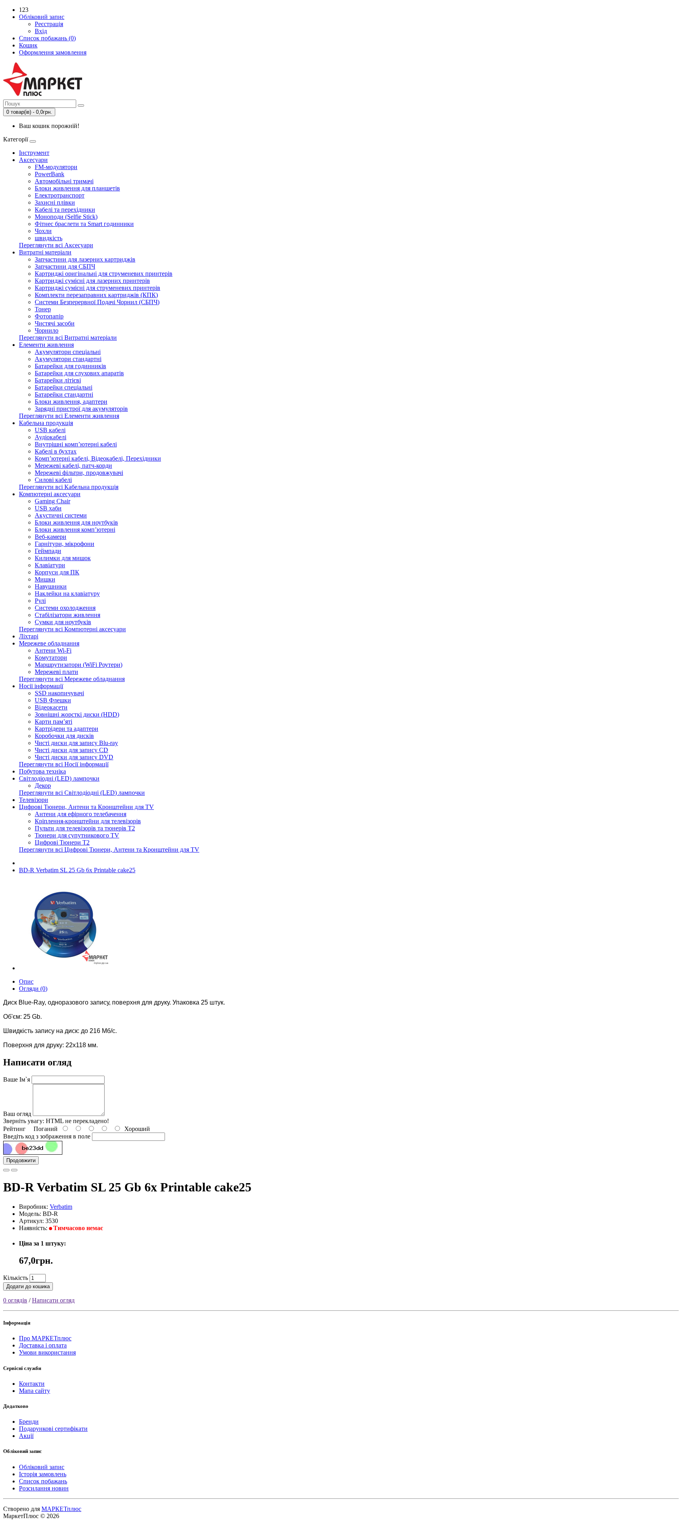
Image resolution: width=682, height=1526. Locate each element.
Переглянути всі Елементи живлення (69, 415)
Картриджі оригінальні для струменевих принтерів (103, 273)
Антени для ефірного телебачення (80, 814)
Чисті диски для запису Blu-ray (76, 742)
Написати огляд (53, 1300)
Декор (43, 785)
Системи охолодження (65, 607)
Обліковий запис (41, 1467)
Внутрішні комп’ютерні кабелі (76, 444)
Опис (26, 981)
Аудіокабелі (50, 437)
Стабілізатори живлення (67, 615)
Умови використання (47, 1352)
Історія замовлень (42, 1474)
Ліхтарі (28, 636)
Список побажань (43, 1481)
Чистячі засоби (55, 323)
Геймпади (48, 551)
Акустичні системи (61, 515)
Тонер (43, 309)
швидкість (48, 238)
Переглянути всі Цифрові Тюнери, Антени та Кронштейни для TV (109, 849)
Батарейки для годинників (70, 366)
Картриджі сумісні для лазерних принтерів (92, 280)
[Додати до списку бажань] (6, 1170)
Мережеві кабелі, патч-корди (73, 465)
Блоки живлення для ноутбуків (76, 522)
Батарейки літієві (58, 380)
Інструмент (34, 152)
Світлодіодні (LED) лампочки (59, 778)
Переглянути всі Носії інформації (64, 764)
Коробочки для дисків (64, 735)
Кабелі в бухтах (56, 451)
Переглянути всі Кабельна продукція (68, 487)
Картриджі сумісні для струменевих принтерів (97, 287)
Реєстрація (49, 24)
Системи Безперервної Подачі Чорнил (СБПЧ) (97, 302)
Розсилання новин (44, 1488)
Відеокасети (51, 707)
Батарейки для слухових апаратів (79, 373)
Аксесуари (33, 159)
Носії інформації (41, 686)
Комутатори (51, 657)
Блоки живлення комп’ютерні (75, 529)
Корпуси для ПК (57, 572)
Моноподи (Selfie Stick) (66, 216)
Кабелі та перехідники (65, 209)
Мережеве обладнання (49, 643)
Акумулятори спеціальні (68, 351)
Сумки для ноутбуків (63, 622)
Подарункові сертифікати (53, 1428)
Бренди (29, 1421)
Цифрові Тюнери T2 (62, 842)
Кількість (15, 1277)
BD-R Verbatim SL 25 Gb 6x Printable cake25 (77, 870)
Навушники (51, 586)
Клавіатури (50, 565)
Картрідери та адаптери (66, 728)
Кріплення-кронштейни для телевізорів (88, 821)
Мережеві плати (56, 671)
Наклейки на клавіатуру (67, 593)
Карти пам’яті (53, 721)
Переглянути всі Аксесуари (56, 245)
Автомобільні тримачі (64, 181)
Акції (26, 1435)
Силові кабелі (53, 479)
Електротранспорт (59, 195)
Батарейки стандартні (64, 394)
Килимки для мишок (63, 558)
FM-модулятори (56, 167)
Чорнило (46, 330)
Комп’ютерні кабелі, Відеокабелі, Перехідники (98, 458)
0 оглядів (15, 1300)
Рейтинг (14, 1128)
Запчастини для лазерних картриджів (85, 259)
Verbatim (61, 1206)
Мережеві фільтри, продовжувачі (79, 472)
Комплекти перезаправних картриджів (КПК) (96, 295)
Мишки (45, 579)
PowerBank (49, 174)
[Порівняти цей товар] (14, 1170)
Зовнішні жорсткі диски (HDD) (77, 714)
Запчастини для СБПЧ (65, 266)
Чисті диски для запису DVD (74, 757)
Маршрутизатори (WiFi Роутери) (78, 664)
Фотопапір (49, 316)
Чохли (43, 231)
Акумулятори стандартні (68, 359)
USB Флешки (53, 700)
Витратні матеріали (45, 252)
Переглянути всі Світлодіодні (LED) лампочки (82, 792)
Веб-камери (50, 536)
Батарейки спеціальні (63, 387)
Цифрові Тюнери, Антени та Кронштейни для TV (86, 806)
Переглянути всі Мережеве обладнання (72, 679)
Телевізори (33, 799)
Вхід (41, 31)
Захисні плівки (55, 202)
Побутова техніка (42, 771)
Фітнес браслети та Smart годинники (84, 223)
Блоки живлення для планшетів (77, 188)
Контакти (32, 1383)
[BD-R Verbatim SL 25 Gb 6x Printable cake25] (64, 968)
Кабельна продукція (46, 423)
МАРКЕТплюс (61, 1508)
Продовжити (21, 1160)
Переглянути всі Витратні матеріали (68, 337)
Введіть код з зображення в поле (46, 1136)
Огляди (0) (33, 988)
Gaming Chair (52, 501)
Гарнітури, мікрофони (64, 543)
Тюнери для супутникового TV (77, 835)
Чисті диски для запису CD (71, 750)
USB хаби (48, 508)
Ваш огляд (17, 1113)
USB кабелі (50, 430)
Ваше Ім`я (16, 1079)
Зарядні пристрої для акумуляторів (81, 408)
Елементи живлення (46, 344)
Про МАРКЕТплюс (45, 1338)
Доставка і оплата (43, 1345)
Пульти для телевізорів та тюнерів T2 (85, 828)
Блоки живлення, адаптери (71, 401)
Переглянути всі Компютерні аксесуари (72, 629)
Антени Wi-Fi (53, 650)
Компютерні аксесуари (50, 494)
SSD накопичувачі (59, 693)
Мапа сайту (34, 1390)
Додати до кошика (28, 1286)
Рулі (40, 600)
